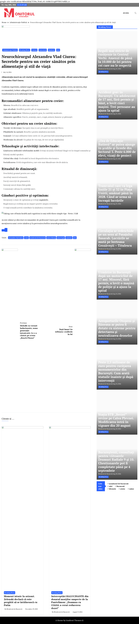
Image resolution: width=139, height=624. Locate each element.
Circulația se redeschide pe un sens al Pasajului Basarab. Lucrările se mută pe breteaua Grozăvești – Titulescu (116, 238)
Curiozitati (42, 50)
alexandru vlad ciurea (16, 238)
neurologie (60, 238)
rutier (131, 489)
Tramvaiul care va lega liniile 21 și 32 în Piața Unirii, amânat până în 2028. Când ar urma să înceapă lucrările (115, 193)
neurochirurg (51, 238)
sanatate (69, 238)
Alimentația (7, 77)
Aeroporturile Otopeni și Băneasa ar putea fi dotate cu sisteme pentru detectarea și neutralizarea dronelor (116, 328)
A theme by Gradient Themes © (69, 620)
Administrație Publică (10, 50)
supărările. (44, 199)
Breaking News (24, 50)
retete (122, 489)
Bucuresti (121, 486)
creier (26, 238)
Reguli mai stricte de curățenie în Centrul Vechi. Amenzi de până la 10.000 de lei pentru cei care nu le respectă (115, 58)
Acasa (126, 13)
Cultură (34, 50)
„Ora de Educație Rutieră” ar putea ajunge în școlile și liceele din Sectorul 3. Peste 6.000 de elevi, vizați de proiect (117, 148)
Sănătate (51, 50)
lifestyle (112, 489)
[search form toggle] (135, 13)
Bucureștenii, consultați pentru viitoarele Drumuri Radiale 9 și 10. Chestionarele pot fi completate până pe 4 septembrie (116, 461)
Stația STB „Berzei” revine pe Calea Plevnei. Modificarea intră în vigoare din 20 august (116, 419)
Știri (58, 50)
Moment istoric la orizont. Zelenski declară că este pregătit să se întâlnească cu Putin (20, 601)
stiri (74, 238)
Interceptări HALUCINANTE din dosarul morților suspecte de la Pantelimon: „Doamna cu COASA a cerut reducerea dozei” (70, 602)
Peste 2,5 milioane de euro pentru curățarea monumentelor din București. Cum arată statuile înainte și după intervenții (115, 371)
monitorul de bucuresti (37, 238)
